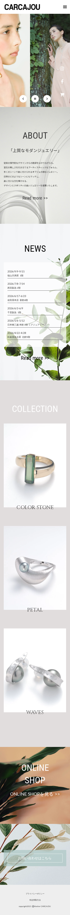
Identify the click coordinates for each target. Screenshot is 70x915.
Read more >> (35, 198)
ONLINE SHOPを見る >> (35, 794)
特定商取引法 (35, 900)
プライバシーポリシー (35, 893)
